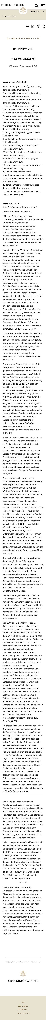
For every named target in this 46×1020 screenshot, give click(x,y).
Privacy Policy (23, 1013)
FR (23, 38)
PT (38, 38)
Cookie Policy (23, 1009)
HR (28, 38)
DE (8, 38)
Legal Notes (23, 1006)
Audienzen (6, 16)
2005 (15, 16)
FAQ (23, 1002)
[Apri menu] (42, 6)
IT (33, 38)
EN (13, 38)
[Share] (43, 27)
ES (18, 38)
